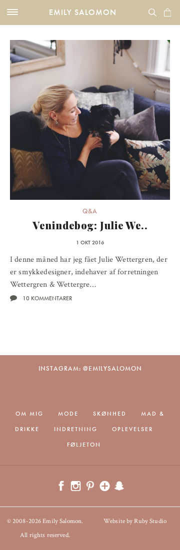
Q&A (90, 211)
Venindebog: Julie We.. (90, 225)
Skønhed (109, 414)
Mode (68, 414)
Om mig (30, 414)
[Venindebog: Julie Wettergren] (90, 120)
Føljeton (84, 445)
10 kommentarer (47, 298)
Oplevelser (132, 429)
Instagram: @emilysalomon (90, 368)
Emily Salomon (82, 12)
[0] (167, 12)
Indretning (76, 429)
